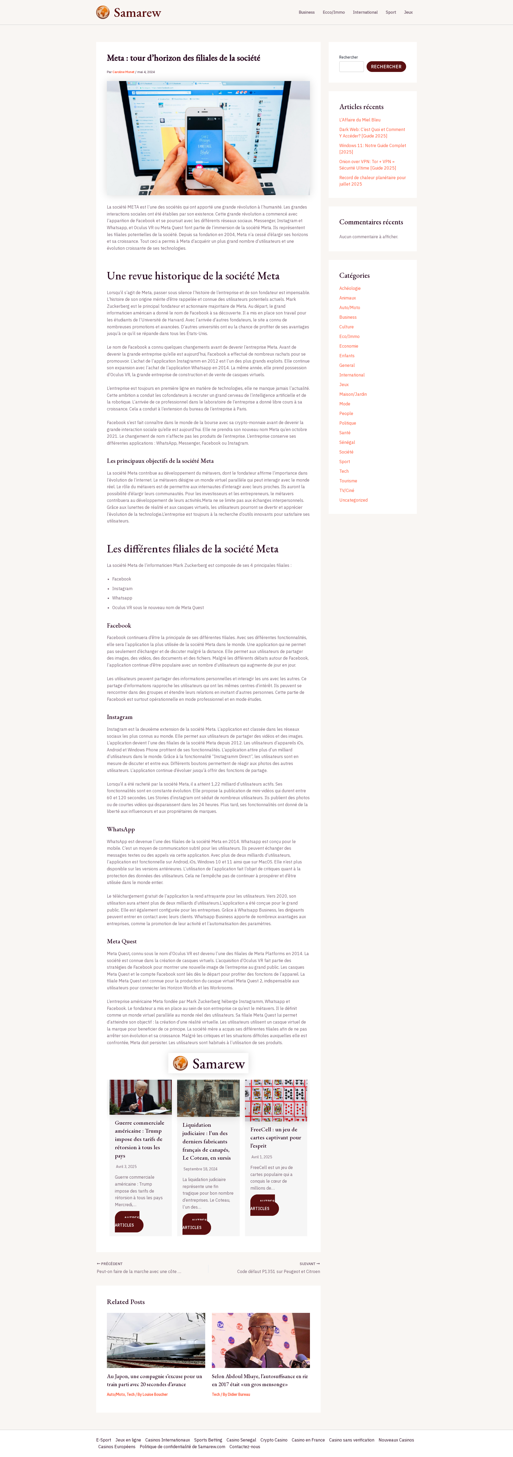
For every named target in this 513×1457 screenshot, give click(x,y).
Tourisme (348, 480)
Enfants (347, 355)
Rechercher (348, 57)
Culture (346, 326)
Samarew (137, 12)
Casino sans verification (351, 1440)
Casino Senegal (241, 1440)
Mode (344, 403)
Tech (131, 1394)
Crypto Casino (274, 1440)
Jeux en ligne (128, 1440)
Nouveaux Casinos (396, 1440)
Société (346, 452)
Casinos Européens (116, 1446)
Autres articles (127, 1222)
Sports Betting (208, 1440)
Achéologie (350, 288)
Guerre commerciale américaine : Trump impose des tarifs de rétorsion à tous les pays (139, 1139)
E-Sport (103, 1440)
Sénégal (347, 442)
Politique (347, 423)
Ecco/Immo (334, 12)
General (347, 365)
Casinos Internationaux (167, 1440)
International (365, 12)
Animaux (347, 298)
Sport (391, 12)
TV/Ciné (346, 490)
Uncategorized (353, 500)
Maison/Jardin (353, 394)
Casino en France (308, 1440)
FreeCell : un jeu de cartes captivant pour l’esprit (275, 1137)
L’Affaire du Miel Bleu (359, 119)
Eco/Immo (349, 336)
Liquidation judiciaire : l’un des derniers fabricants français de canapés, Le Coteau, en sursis (206, 1141)
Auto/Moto (116, 1394)
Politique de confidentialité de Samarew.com (182, 1446)
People (346, 413)
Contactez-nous (245, 1446)
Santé (345, 432)
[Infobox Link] (208, 1063)
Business (307, 12)
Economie (348, 346)
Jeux (408, 12)
